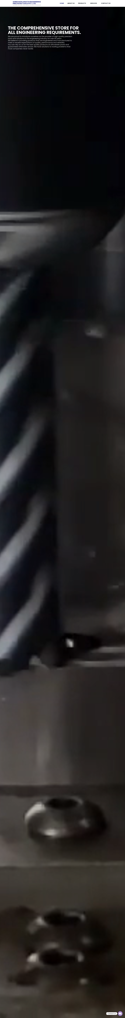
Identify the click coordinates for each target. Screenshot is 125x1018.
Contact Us (105, 3)
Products (82, 3)
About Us (71, 3)
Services (93, 3)
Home (62, 3)
